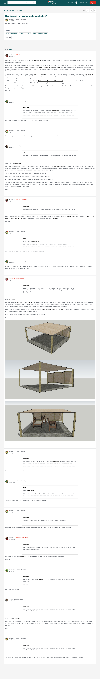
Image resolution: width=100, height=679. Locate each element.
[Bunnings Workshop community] (52, 3)
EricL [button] (10, 278)
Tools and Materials (11, 33)
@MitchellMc (58, 166)
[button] (6, 20)
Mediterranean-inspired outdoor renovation (42, 309)
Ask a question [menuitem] (72, 2)
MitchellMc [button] (12, 54)
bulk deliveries (40, 67)
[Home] (4, 10)
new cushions (89, 74)
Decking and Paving (25, 33)
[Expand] (50, 117)
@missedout (37, 60)
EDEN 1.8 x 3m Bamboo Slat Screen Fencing (51, 81)
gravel (27, 67)
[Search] (9, 2)
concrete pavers (50, 67)
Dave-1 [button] (11, 146)
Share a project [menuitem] (83, 2)
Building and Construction (40, 33)
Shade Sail (20, 302)
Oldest (11, 49)
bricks (58, 67)
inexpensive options (39, 74)
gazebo (55, 218)
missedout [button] (12, 19)
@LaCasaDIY (61, 309)
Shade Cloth (29, 302)
